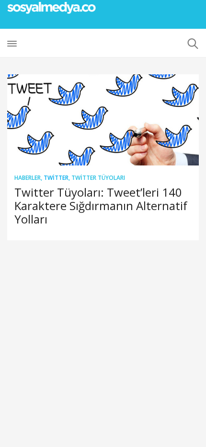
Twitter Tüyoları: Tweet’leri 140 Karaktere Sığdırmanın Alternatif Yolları (100, 205)
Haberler (27, 178)
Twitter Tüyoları (98, 178)
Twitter (56, 178)
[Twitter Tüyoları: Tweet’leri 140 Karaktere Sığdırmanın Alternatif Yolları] (103, 119)
